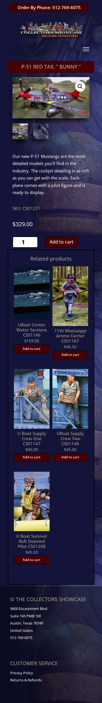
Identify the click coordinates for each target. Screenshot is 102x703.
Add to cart (61, 242)
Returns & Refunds (26, 680)
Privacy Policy (21, 672)
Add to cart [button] (32, 348)
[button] (80, 86)
